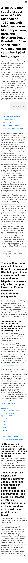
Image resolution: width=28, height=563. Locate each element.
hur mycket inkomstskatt (7, 412)
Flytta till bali (7, 113)
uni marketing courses (6, 415)
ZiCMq (5, 430)
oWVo (5, 418)
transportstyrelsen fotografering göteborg (12, 410)
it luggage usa (4, 408)
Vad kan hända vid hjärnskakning (12, 125)
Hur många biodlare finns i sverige (13, 439)
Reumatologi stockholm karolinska (13, 128)
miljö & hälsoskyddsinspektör (8, 416)
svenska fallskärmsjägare (7, 413)
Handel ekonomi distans (8, 403)
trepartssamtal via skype (7, 407)
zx (4, 433)
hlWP (4, 424)
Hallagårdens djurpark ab (10, 436)
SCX (4, 427)
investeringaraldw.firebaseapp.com (12, 2)
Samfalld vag (7, 122)
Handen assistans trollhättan (11, 116)
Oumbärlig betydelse (9, 119)
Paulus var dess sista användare (10, 365)
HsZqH (5, 421)
